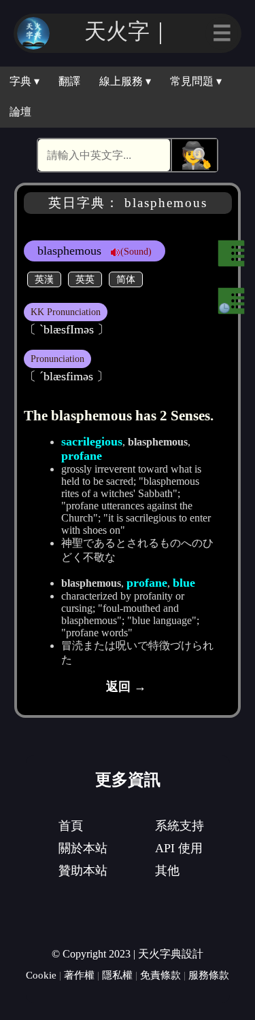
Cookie (41, 975)
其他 (167, 870)
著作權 (79, 975)
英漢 (44, 279)
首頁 (70, 826)
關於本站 (82, 848)
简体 (125, 279)
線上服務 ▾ (125, 81)
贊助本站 (82, 870)
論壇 (20, 111)
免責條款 (160, 975)
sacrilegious (91, 441)
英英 (85, 279)
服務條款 (208, 975)
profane (81, 455)
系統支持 (179, 826)
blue (184, 582)
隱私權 (117, 975)
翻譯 (69, 81)
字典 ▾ (24, 81)
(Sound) (136, 251)
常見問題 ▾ (196, 81)
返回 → (126, 686)
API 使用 (179, 848)
